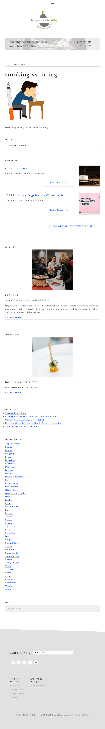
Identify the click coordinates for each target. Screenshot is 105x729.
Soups (8, 540)
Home (8, 497)
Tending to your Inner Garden (21, 426)
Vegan (8, 573)
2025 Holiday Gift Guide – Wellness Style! (35, 195)
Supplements (12, 556)
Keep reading (59, 183)
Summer (9, 549)
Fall (7, 480)
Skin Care (10, 533)
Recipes (9, 513)
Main (8, 503)
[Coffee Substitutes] (89, 176)
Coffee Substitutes (18, 168)
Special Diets (12, 543)
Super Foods (11, 553)
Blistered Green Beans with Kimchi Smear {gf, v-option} (33, 423)
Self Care (9, 526)
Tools (8, 566)
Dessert (9, 470)
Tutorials (9, 569)
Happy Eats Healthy (15, 493)
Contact (14, 698)
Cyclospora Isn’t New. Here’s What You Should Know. (32, 416)
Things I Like (12, 563)
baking (8, 447)
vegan (8, 576)
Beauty (8, 450)
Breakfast (10, 460)
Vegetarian (10, 583)
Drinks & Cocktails (14, 477)
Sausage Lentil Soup (15, 413)
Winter (8, 589)
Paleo (8, 510)
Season (8, 523)
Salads (8, 516)
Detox (8, 473)
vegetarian (10, 579)
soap (7, 536)
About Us (14, 686)
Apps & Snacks (13, 444)
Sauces (8, 520)
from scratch (11, 487)
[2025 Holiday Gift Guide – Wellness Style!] (89, 203)
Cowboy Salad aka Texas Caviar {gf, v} (24, 420)
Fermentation (12, 483)
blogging (9, 454)
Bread (8, 457)
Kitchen (9, 500)
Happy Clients (17, 694)
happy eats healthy (52, 20)
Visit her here (37, 686)
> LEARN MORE (13, 318)
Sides (8, 530)
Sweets (8, 559)
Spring (8, 546)
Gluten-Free (11, 490)
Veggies (9, 586)
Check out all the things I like (71, 226)
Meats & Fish (11, 506)
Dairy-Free (10, 467)
